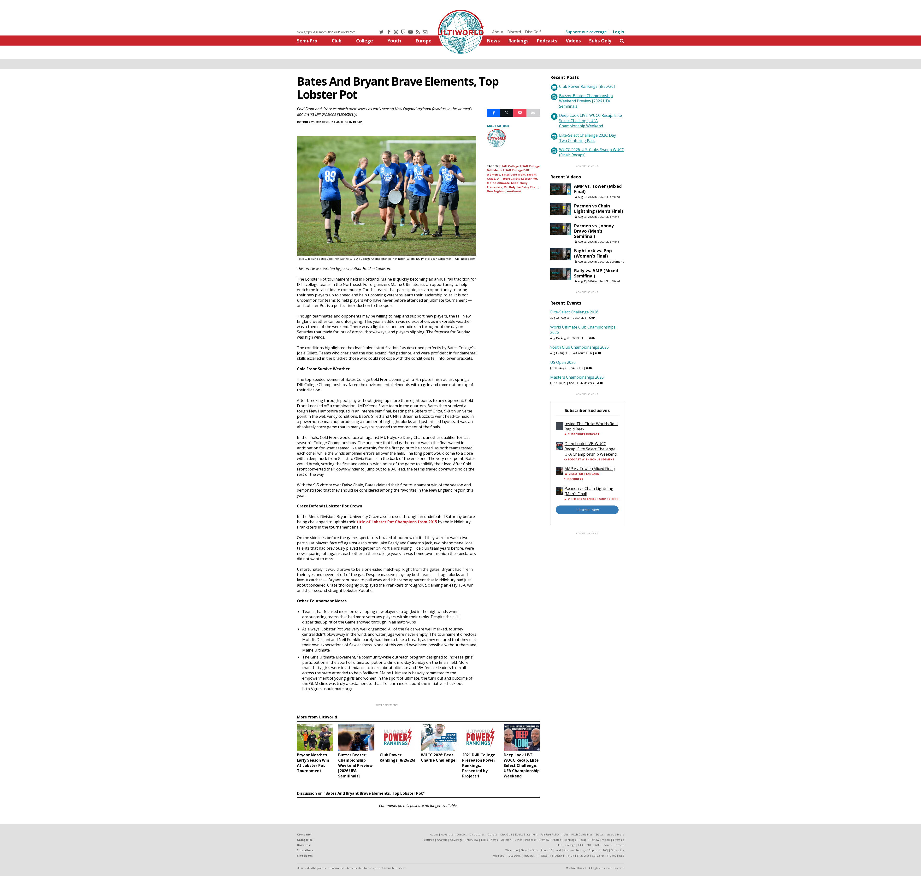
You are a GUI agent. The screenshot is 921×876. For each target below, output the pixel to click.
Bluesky (557, 855)
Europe (423, 40)
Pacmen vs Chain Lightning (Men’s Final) (598, 208)
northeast (514, 191)
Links (484, 839)
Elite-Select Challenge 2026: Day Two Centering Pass (587, 138)
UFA (580, 845)
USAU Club (579, 317)
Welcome (511, 850)
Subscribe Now (587, 509)
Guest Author (337, 122)
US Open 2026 (563, 362)
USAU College (509, 166)
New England (496, 191)
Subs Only (600, 40)
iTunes (611, 855)
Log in (618, 32)
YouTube (498, 855)
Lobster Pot (529, 178)
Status (599, 834)
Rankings (518, 40)
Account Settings (575, 850)
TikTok (569, 855)
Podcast (530, 839)
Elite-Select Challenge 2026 (574, 312)
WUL (597, 845)
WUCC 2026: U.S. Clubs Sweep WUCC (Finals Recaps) (591, 152)
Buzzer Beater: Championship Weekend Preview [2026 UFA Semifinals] (586, 101)
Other (518, 839)
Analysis (442, 839)
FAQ (605, 850)
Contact (461, 834)
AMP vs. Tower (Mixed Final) (598, 188)
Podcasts (547, 40)
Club (337, 40)
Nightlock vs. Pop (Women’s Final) (593, 253)
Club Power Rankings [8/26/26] (587, 86)
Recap (357, 122)
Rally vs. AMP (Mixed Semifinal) (596, 273)
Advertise (447, 834)
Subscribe (617, 850)
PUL (588, 845)
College (364, 40)
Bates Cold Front (513, 174)
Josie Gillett (511, 178)
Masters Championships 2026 (577, 377)
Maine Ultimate (498, 183)
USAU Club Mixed (608, 197)
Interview (472, 839)
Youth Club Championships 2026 (579, 347)
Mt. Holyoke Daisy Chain (521, 187)
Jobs (565, 834)
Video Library (615, 834)
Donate (492, 834)
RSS (621, 855)
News (493, 40)
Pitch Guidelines (581, 834)
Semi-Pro (307, 40)
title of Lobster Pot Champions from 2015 (397, 521)
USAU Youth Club (581, 353)
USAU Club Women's (610, 261)
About (497, 32)
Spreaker (598, 855)
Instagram (530, 855)
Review (594, 839)
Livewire (618, 839)
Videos (573, 40)
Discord (514, 32)
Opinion (506, 839)
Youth (394, 40)
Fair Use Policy (550, 834)
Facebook (514, 855)
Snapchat (583, 855)
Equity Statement (526, 834)
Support (594, 850)
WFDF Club (579, 338)
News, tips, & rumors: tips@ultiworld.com (326, 32)
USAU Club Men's (608, 216)
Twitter (544, 855)
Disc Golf (533, 32)
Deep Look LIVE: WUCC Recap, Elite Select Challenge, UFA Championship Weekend (590, 121)
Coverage (456, 839)
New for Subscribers (534, 850)
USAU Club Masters (581, 383)
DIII (499, 178)
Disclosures (477, 834)
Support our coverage (586, 32)
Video (606, 839)
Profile (556, 839)
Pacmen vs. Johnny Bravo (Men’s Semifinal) (594, 231)
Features (428, 839)
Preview (544, 839)
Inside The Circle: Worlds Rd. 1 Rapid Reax (591, 426)
